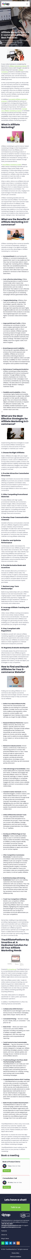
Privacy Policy (15, 1253)
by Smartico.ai (11, 969)
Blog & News (5, 1238)
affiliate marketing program (18, 66)
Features (4, 1231)
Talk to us (15, 1207)
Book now (7, 1170)
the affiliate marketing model (12, 165)
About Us (4, 1235)
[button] (27, 4)
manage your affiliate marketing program (14, 110)
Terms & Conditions (15, 1256)
